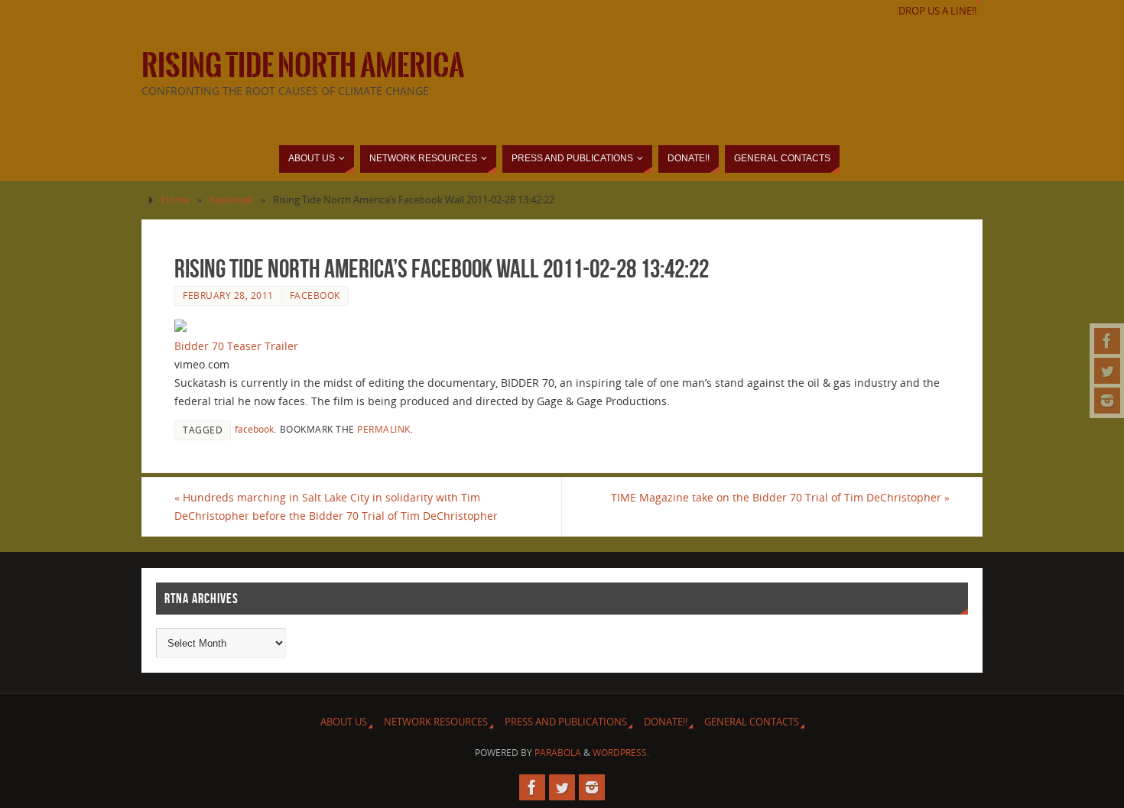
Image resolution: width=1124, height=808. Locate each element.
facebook (254, 429)
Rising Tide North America (302, 66)
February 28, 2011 (228, 295)
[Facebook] (1107, 341)
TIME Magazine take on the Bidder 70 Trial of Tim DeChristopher (780, 497)
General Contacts (751, 722)
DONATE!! (665, 722)
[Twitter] (1107, 371)
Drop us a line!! (937, 11)
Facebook (232, 199)
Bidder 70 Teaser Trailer (236, 346)
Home (175, 199)
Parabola (557, 752)
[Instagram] (1107, 401)
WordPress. (621, 752)
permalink (384, 429)
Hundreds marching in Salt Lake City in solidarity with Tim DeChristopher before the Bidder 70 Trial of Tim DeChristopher (336, 506)
